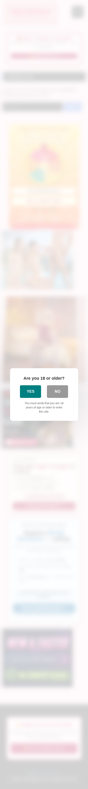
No (57, 391)
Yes (30, 391)
